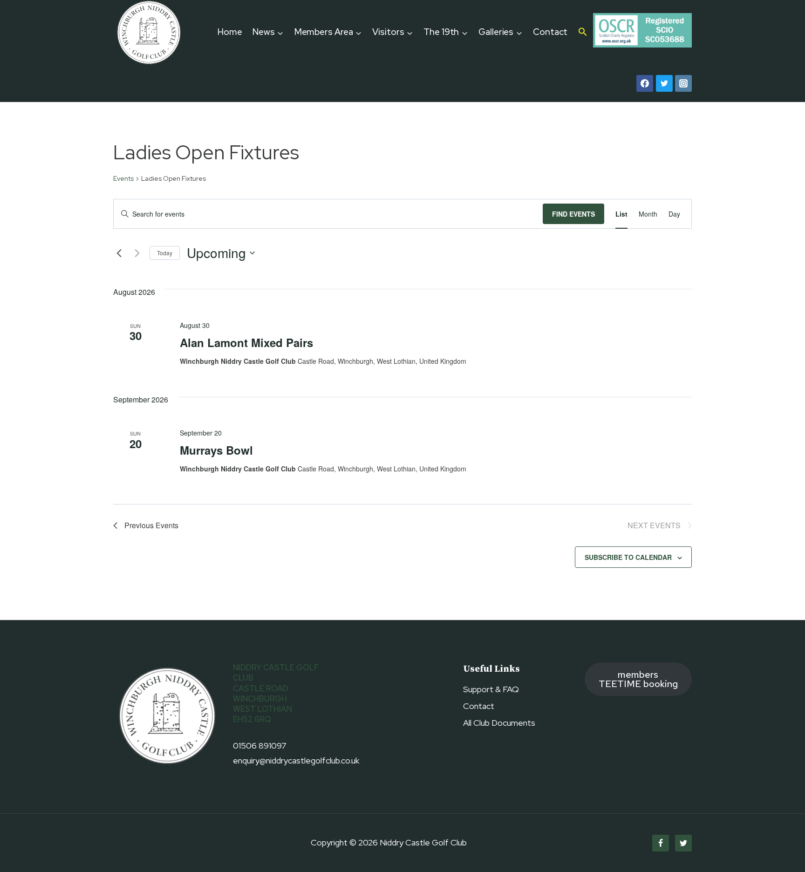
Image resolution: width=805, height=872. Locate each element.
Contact (550, 32)
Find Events (573, 213)
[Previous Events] (118, 253)
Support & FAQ (491, 689)
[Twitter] (664, 83)
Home (230, 32)
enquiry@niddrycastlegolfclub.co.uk (296, 760)
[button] (583, 32)
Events (123, 178)
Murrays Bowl (216, 450)
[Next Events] (137, 253)
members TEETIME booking (638, 679)
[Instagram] (683, 83)
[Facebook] (644, 83)
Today (164, 253)
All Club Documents (499, 722)
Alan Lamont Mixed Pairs (246, 342)
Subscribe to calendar (628, 557)
